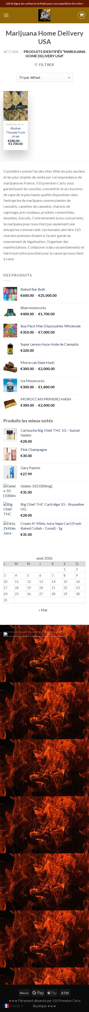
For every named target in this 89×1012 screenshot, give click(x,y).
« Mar (43, 610)
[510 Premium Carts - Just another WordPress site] (44, 15)
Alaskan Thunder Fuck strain (15, 132)
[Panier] (81, 15)
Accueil (11, 51)
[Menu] (6, 15)
